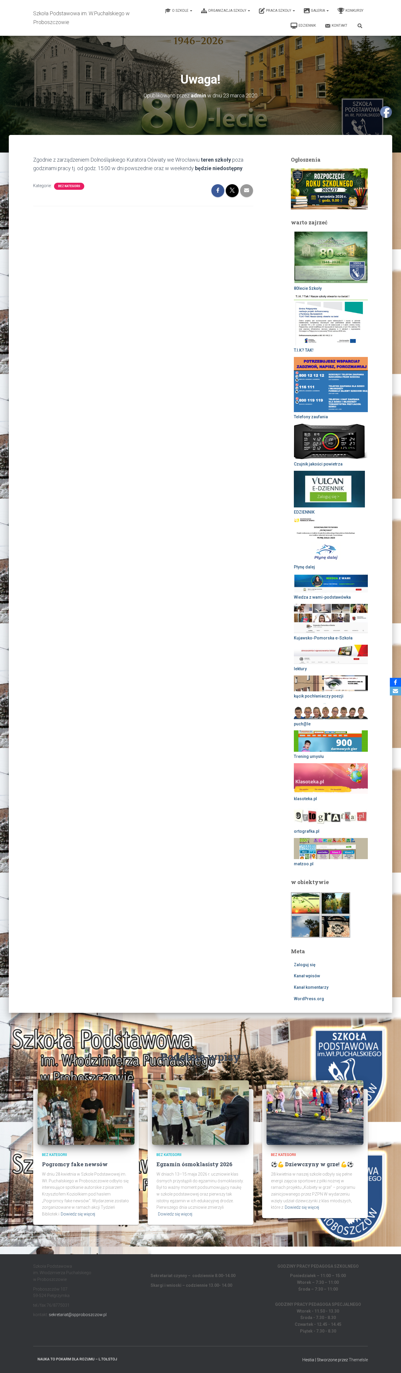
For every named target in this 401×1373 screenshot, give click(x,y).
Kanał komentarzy (311, 987)
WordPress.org (309, 998)
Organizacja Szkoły (227, 11)
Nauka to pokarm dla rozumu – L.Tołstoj (77, 1359)
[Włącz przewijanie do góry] (389, 1361)
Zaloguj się (305, 964)
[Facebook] (395, 682)
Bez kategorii (69, 186)
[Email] (395, 691)
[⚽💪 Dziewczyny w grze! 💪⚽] (315, 1112)
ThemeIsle (358, 1359)
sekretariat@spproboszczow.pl (78, 1314)
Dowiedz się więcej (78, 1214)
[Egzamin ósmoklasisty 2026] (200, 1112)
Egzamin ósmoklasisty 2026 (194, 1164)
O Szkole (180, 11)
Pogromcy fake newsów (75, 1164)
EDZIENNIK (307, 25)
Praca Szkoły (279, 11)
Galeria (318, 11)
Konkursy (354, 11)
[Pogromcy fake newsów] (86, 1112)
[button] (190, 11)
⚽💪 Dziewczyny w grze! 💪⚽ (312, 1164)
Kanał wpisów (307, 976)
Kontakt (339, 25)
